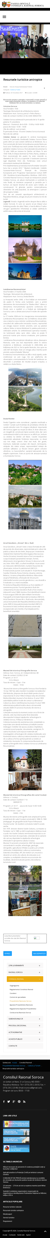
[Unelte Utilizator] (43, 88)
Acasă (5, 1235)
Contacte (12, 1235)
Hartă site (21, 1235)
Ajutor (28, 1235)
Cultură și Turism (15, 89)
